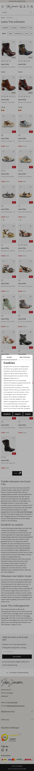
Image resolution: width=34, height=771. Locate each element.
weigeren (18, 414)
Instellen (28, 414)
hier (13, 401)
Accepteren (7, 414)
